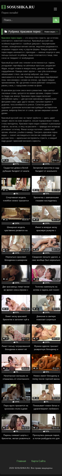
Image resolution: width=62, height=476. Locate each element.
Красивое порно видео (12, 38)
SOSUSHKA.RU (20, 7)
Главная (21, 461)
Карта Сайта (38, 461)
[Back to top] (52, 467)
